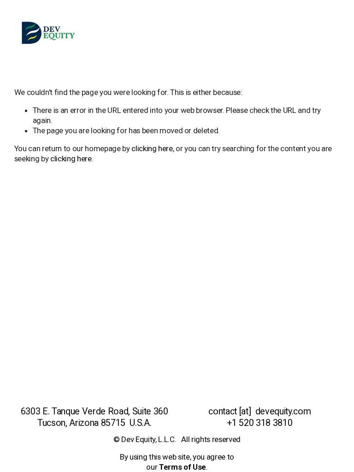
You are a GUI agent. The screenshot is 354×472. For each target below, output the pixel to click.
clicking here (152, 148)
